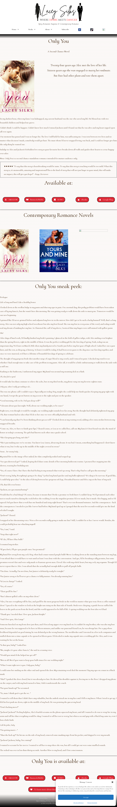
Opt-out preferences (78, 802)
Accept (86, 797)
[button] (112, 782)
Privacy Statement (92, 802)
